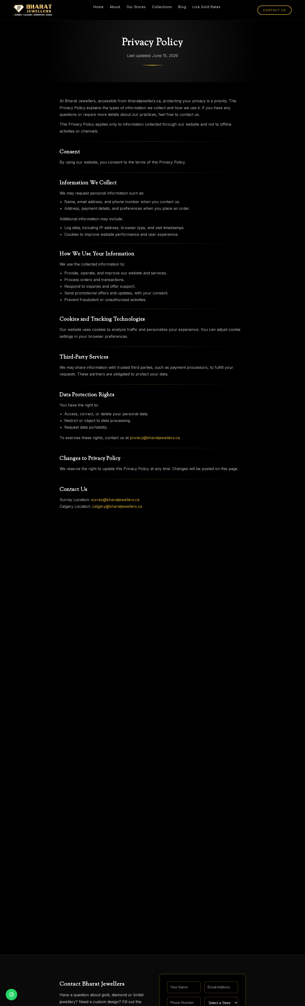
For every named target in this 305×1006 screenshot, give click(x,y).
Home (98, 7)
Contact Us (274, 10)
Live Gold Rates (207, 7)
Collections (162, 7)
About (115, 7)
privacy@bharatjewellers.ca (155, 437)
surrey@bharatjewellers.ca (115, 499)
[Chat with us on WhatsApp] (11, 994)
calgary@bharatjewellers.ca (117, 506)
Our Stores (136, 7)
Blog (182, 7)
